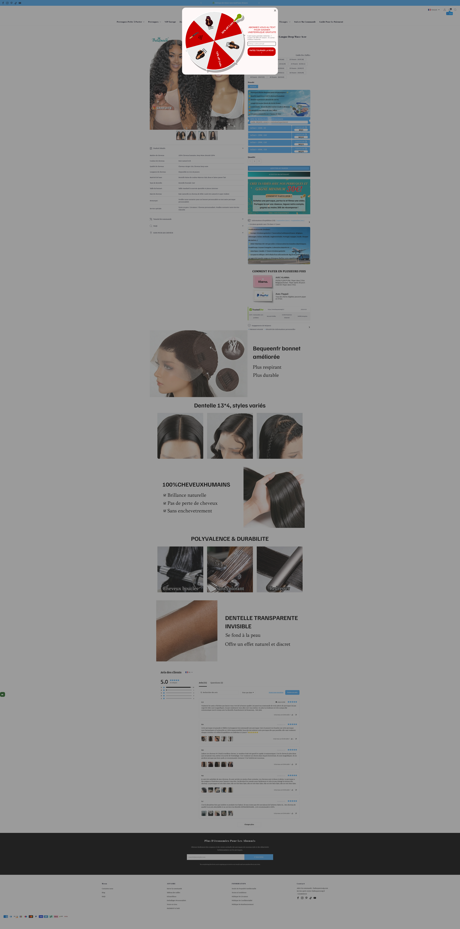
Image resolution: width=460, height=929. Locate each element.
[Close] (275, 10)
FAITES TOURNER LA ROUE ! (262, 51)
